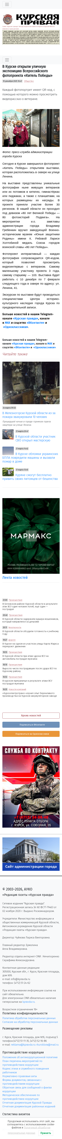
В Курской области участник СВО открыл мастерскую (35, 438)
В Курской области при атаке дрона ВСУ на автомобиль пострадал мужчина (25, 657)
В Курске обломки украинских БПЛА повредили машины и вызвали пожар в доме (30, 457)
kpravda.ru (28, 1001)
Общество (29, 81)
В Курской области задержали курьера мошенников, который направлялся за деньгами (30, 620)
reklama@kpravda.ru (23, 1044)
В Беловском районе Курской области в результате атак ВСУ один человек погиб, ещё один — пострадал (30, 607)
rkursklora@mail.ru (47, 1044)
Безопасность (15, 627)
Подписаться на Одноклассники (32, 734)
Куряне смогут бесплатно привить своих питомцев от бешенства (30, 477)
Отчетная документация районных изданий (28, 1106)
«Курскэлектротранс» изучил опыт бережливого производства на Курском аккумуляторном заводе (29, 694)
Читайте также (14, 354)
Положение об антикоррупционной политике (30, 1057)
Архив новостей (31, 715)
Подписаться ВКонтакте (32, 724)
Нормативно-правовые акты (19, 1076)
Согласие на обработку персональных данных (30, 1021)
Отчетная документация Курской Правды (27, 1102)
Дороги (12, 640)
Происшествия (15, 600)
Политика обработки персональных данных (28, 1018)
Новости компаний (17, 689)
